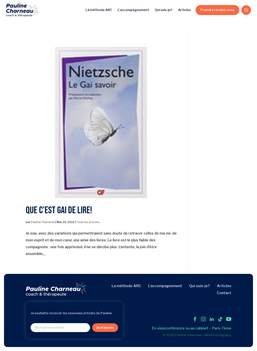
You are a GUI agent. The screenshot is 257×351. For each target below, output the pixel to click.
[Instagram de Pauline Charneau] (203, 319)
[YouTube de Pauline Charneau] (228, 319)
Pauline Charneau (43, 222)
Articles (184, 10)
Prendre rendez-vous (217, 10)
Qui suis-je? (163, 10)
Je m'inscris (105, 328)
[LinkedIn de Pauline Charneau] (211, 319)
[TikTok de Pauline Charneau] (220, 319)
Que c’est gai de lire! (59, 210)
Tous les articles (88, 222)
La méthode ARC (99, 10)
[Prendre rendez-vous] (246, 10)
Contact (224, 293)
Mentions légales (218, 335)
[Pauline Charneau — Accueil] (22, 10)
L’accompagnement (133, 10)
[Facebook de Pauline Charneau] (195, 319)
